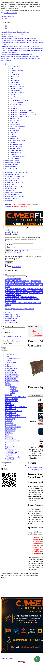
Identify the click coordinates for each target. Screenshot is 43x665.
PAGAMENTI (10, 188)
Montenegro (31, 50)
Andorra (9, 36)
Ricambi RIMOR (11, 168)
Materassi (13, 389)
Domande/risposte (11, 180)
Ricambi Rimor (15, 138)
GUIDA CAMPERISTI (13, 178)
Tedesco (27, 32)
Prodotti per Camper (12, 160)
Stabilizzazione (15, 148)
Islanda (33, 46)
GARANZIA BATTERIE (14, 186)
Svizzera (16, 58)
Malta (12, 50)
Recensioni (9, 200)
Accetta (12, 16)
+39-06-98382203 (9, 206)
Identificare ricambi (12, 174)
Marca (5, 343)
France (26, 42)
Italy (8, 48)
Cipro (30, 40)
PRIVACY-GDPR (10, 13)
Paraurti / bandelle (11, 164)
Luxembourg (36, 48)
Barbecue (13, 78)
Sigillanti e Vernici (16, 146)
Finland (21, 42)
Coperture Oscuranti (17, 92)
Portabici (13, 142)
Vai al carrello (16, 267)
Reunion (20, 54)
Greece (7, 46)
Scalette (12, 393)
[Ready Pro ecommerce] (21, 662)
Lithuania (28, 48)
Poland (9, 54)
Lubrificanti (14, 132)
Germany (32, 42)
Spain (30, 56)
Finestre (12, 106)
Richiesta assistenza (12, 194)
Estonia (16, 42)
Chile (23, 40)
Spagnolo (20, 32)
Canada (18, 40)
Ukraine (33, 58)
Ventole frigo (14, 120)
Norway (8, 52)
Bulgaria (13, 40)
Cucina (12, 94)
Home (7, 64)
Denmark (10, 42)
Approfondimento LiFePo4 (14, 176)
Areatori (12, 72)
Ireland (28, 46)
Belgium (26, 38)
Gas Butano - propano (17, 126)
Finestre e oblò (10, 166)
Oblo (11, 134)
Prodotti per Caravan (12, 162)
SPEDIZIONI (10, 190)
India (24, 46)
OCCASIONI (15, 158)
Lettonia (13, 48)
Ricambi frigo (14, 118)
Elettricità (13, 98)
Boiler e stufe (14, 82)
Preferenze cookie (7, 659)
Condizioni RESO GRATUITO (16, 172)
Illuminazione (14, 130)
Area (4, 341)
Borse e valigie (15, 84)
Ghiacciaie (13, 122)
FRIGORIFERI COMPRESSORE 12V (24, 112)
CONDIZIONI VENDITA (14, 196)
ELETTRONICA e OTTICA (20, 100)
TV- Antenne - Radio (17, 156)
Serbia (8, 56)
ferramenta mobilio (16, 104)
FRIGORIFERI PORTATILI (20, 116)
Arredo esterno (15, 74)
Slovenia (25, 56)
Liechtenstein (20, 48)
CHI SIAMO (10, 184)
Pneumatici (13, 136)
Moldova (17, 50)
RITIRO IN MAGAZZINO (15, 182)
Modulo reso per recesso (13, 192)
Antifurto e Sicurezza (17, 70)
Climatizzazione (15, 90)
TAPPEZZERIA (16, 152)
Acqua (12, 68)
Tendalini (13, 154)
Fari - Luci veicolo (16, 102)
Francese (14, 32)
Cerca (3, 328)
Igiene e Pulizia (15, 128)
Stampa (30, 468)
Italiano (3, 32)
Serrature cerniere (16, 144)
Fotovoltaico (14, 108)
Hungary (19, 46)
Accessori (13, 387)
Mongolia (24, 50)
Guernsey (13, 46)
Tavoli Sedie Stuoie (16, 150)
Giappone (38, 42)
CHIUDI (4, 19)
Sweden (22, 58)
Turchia (27, 58)
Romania (26, 54)
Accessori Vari (15, 66)
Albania (3, 36)
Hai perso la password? (19, 251)
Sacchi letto (19, 336)
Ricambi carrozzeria (17, 86)
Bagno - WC (14, 76)
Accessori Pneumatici (17, 140)
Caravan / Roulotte (16, 88)
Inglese (8, 32)
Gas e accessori (15, 124)
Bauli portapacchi (16, 80)
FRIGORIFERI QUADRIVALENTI (23, 114)
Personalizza (5, 16)
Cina (26, 40)
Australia (9, 38)
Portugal (14, 54)
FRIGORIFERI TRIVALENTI (21, 110)
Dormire (13, 96)
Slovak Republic (16, 56)
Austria (14, 38)
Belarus (20, 38)
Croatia (34, 40)
